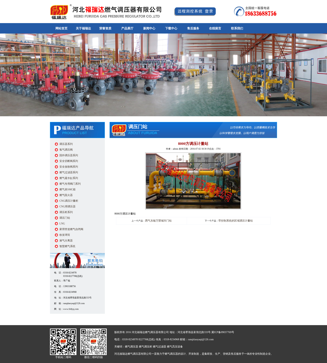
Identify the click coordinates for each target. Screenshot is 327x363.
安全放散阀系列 (68, 166)
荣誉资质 (105, 28)
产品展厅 (127, 28)
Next (323, 74)
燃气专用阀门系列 (70, 183)
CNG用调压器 (67, 206)
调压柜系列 (66, 212)
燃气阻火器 (66, 195)
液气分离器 (66, 240)
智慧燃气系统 (67, 246)
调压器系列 (66, 144)
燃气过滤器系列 (68, 172)
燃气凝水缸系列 (68, 178)
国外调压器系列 (68, 155)
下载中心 (171, 28)
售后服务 (193, 28)
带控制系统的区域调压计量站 (235, 220)
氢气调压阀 (66, 149)
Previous (3, 74)
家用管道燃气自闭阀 (71, 229)
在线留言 (215, 28)
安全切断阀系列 (68, 161)
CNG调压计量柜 (68, 200)
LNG (62, 223)
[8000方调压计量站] (193, 154)
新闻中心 (149, 28)
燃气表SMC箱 (67, 189)
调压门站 (64, 217)
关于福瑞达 (83, 28)
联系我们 (237, 28)
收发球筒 (64, 234)
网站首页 (61, 28)
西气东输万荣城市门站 (158, 220)
